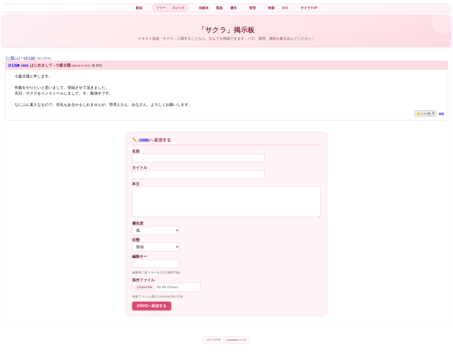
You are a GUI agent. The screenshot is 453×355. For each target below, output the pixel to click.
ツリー (161, 7)
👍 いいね (425, 113)
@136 (29, 58)
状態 (136, 240)
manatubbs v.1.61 (236, 340)
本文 (136, 184)
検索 (271, 8)
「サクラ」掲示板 (226, 30)
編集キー (139, 256)
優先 (233, 8)
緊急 (219, 8)
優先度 (137, 223)
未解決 (204, 8)
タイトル (139, 167)
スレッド (178, 7)
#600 (24, 65)
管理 (252, 8)
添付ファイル (143, 280)
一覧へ (12, 58)
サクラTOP (309, 8)
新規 (139, 8)
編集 (441, 113)
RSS (285, 8)
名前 (136, 151)
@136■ (14, 65)
